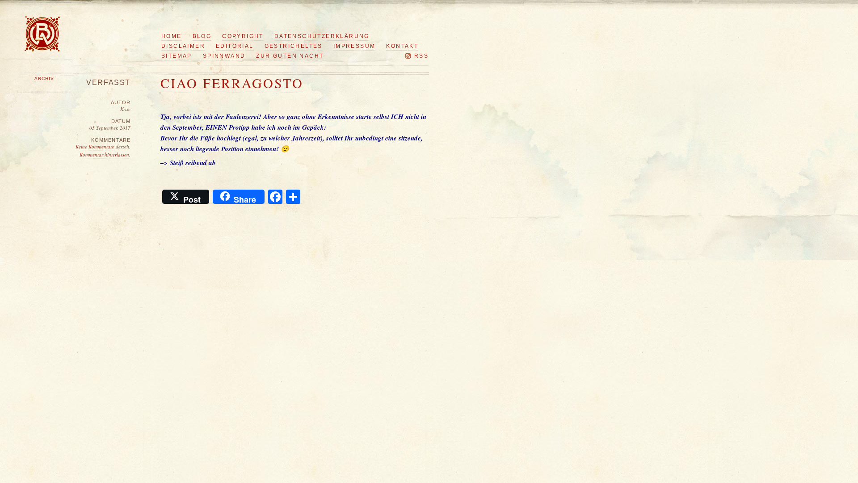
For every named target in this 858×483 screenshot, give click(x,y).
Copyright (243, 36)
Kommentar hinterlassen (104, 154)
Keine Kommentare (96, 146)
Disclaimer (183, 46)
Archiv (44, 78)
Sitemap (176, 56)
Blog (202, 36)
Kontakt (402, 46)
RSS (421, 56)
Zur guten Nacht (290, 56)
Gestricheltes (294, 46)
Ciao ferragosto (231, 83)
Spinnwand (224, 56)
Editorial (235, 46)
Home (171, 36)
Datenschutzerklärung (322, 36)
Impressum (354, 46)
